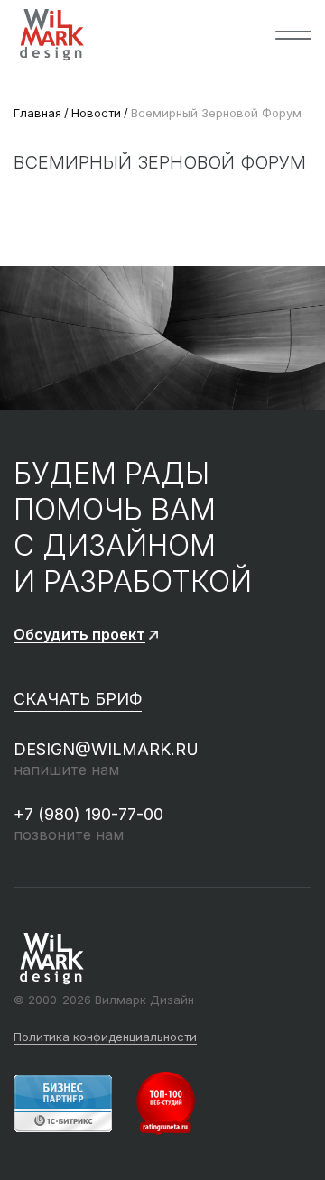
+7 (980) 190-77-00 (88, 814)
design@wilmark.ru (106, 749)
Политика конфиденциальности (105, 1037)
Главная (37, 113)
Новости (96, 113)
